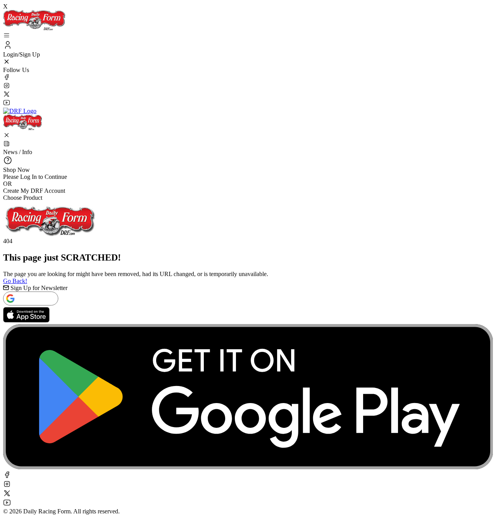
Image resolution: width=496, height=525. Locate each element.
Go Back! (15, 281)
